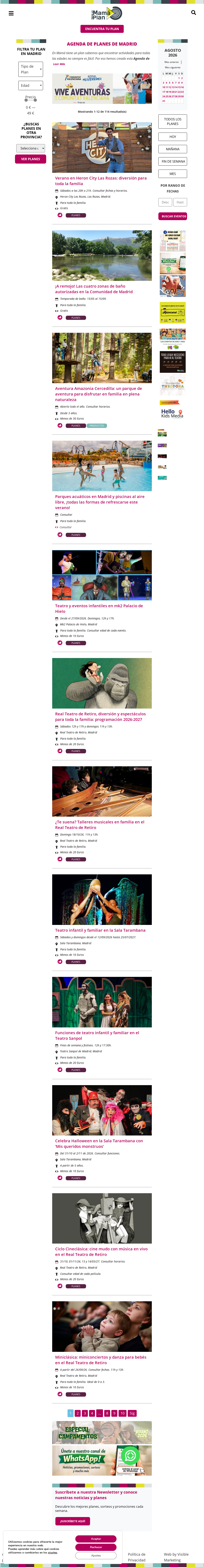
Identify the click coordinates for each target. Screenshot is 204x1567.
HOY (173, 137)
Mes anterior (172, 62)
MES (173, 174)
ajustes (52, 1552)
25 (167, 96)
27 (173, 96)
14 (176, 87)
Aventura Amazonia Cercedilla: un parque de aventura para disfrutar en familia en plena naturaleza (98, 394)
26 (170, 96)
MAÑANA (172, 149)
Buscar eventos (174, 216)
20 (173, 92)
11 (167, 87)
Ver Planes (30, 159)
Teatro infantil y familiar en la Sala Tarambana (100, 930)
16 (182, 87)
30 (182, 96)
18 (167, 92)
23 (182, 92)
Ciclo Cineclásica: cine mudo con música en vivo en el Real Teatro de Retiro (101, 1251)
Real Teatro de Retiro (73, 732)
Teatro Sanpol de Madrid (75, 1051)
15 (179, 87)
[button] (11, 13)
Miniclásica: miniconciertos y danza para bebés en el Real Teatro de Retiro (100, 1359)
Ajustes (96, 1555)
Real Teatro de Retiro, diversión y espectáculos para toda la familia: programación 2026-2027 (100, 716)
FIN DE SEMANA (173, 161)
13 (173, 87)
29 (179, 96)
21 (176, 92)
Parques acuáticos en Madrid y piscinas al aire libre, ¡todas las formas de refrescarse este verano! (100, 502)
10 (163, 87)
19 (170, 92)
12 (170, 87)
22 (179, 92)
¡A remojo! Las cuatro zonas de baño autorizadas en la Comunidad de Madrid (94, 288)
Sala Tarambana (70, 943)
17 (163, 92)
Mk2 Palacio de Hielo (73, 624)
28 (176, 96)
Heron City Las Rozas (73, 196)
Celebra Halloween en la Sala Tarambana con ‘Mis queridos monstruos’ (99, 1143)
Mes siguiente (172, 67)
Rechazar (96, 1547)
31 (163, 101)
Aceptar (96, 1539)
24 (163, 96)
